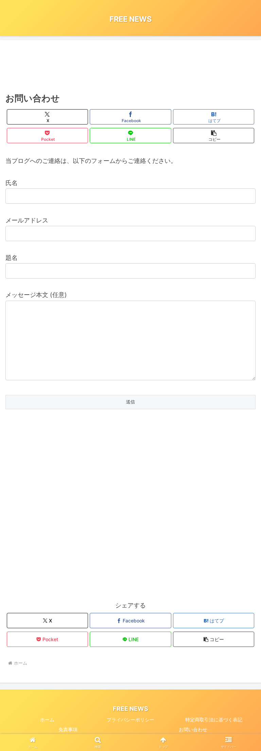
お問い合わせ (193, 729)
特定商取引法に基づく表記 (213, 719)
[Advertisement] (130, 66)
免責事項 (67, 729)
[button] (213, 135)
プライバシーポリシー (130, 719)
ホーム (47, 719)
